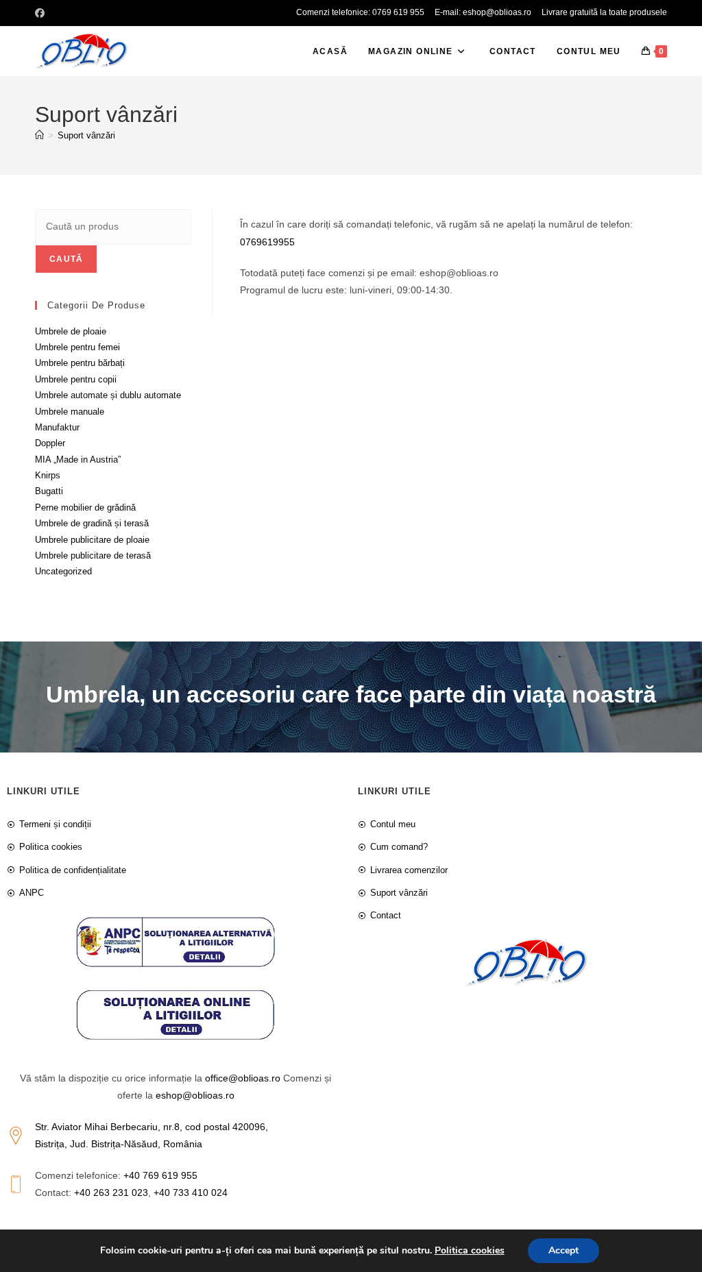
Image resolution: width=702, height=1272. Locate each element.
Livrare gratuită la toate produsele (604, 12)
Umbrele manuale (69, 411)
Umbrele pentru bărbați (80, 363)
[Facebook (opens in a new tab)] (42, 13)
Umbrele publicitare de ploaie (92, 540)
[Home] (39, 135)
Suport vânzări (86, 135)
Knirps (47, 475)
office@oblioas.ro (242, 1078)
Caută (66, 259)
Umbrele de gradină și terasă (92, 523)
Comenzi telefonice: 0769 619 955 (360, 12)
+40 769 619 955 (160, 1175)
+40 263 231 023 (111, 1192)
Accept (563, 1250)
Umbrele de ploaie (70, 331)
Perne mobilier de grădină (85, 507)
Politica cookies (470, 1250)
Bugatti (49, 491)
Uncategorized (63, 571)
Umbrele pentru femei (77, 347)
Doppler (50, 443)
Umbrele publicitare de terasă (93, 555)
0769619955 (267, 241)
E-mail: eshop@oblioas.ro (483, 12)
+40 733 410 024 (191, 1192)
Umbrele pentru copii (76, 379)
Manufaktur (57, 427)
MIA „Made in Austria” (78, 459)
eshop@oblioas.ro (195, 1095)
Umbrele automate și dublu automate (108, 395)
